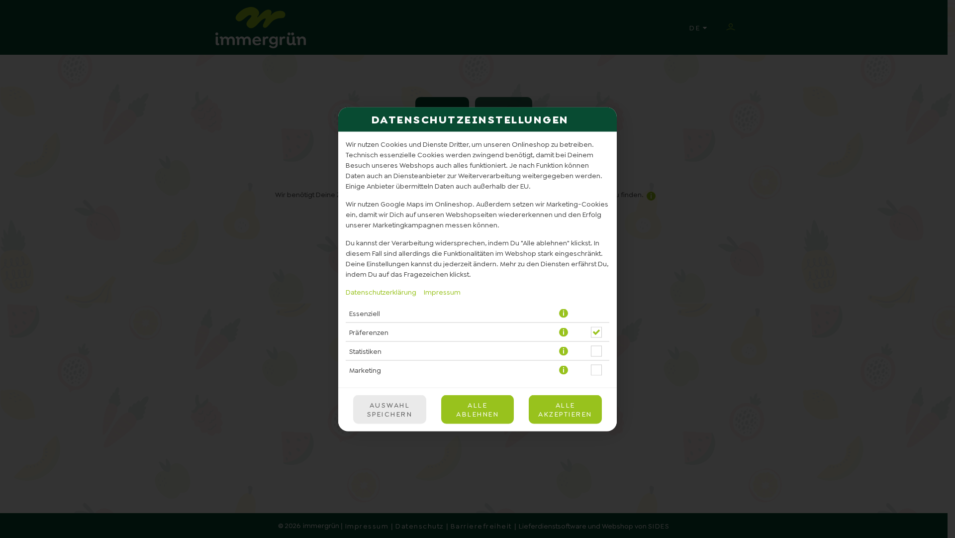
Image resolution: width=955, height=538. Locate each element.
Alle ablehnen (477, 409)
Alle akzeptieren (565, 409)
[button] (564, 313)
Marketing (365, 370)
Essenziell (364, 313)
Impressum (442, 291)
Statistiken (365, 351)
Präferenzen (368, 332)
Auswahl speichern (390, 409)
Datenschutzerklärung (381, 291)
